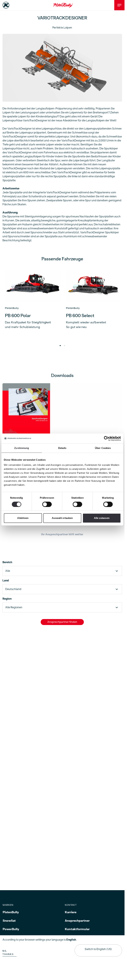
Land (5, 580)
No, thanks (8, 953)
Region (7, 598)
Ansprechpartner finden (62, 621)
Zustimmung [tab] (21, 448)
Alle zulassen (101, 518)
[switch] (47, 504)
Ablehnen (22, 518)
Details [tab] (62, 448)
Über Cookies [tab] (103, 448)
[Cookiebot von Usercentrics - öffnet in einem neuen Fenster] (106, 438)
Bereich (7, 561)
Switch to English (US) (98, 949)
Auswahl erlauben (62, 518)
